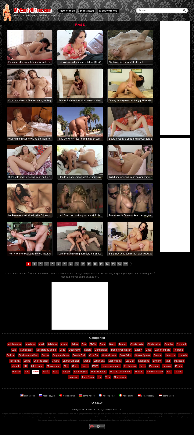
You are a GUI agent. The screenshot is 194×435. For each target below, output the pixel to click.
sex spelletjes (54, 420)
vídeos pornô (60, 417)
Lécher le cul (115, 361)
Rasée (45, 371)
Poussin (16, 371)
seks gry (62, 420)
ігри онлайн (122, 414)
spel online (101, 414)
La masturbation (71, 361)
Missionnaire (53, 366)
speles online (182, 414)
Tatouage (73, 377)
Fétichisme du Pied (28, 355)
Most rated (87, 10)
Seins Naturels (98, 371)
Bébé (103, 344)
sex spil (180, 417)
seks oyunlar (187, 417)
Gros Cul (93, 355)
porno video (168, 396)
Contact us (97, 402)
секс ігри (77, 420)
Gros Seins (125, 355)
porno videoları (148, 396)
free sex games (18, 414)
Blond (112, 344)
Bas (84, 344)
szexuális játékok (125, 420)
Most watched (108, 10)
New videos (67, 10)
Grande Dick (79, 355)
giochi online (86, 414)
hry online (136, 414)
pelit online (115, 414)
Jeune (27, 361)
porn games (143, 420)
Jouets (55, 361)
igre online (28, 417)
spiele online (69, 414)
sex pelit (83, 420)
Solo (169, 371)
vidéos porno (108, 396)
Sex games (120, 377)
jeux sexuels (152, 417)
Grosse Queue (142, 355)
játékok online (152, 414)
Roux (56, 371)
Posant (178, 366)
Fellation (178, 350)
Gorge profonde (60, 355)
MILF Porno (37, 366)
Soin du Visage (155, 371)
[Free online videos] (7, 20)
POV (26, 371)
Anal (41, 344)
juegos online (61, 414)
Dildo (62, 350)
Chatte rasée (137, 344)
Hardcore (170, 355)
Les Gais (130, 361)
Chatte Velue (154, 344)
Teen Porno (88, 377)
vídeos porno (68, 396)
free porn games (7, 414)
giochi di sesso (161, 417)
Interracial (15, 361)
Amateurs (30, 344)
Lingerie (157, 361)
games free (36, 414)
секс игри (116, 420)
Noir (66, 366)
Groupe (158, 355)
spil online (108, 414)
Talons (178, 371)
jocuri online (144, 414)
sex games (110, 417)
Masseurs (179, 361)
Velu (107, 377)
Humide (183, 355)
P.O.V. (95, 366)
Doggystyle (75, 350)
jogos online (52, 414)
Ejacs (148, 350)
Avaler (64, 344)
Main (168, 361)
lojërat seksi (135, 420)
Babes (74, 344)
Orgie (75, 366)
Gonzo (45, 355)
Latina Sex (99, 361)
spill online (93, 414)
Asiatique (52, 344)
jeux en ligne (78, 414)
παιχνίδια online (19, 417)
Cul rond (181, 344)
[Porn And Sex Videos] (33, 13)
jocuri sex (41, 420)
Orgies (85, 366)
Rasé (36, 371)
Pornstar (167, 366)
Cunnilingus (26, 350)
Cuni (13, 350)
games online (27, 414)
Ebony (138, 350)
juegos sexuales (134, 417)
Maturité (16, 366)
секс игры (118, 417)
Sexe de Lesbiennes (120, 371)
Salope (66, 371)
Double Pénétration (121, 350)
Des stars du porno (46, 350)
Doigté (87, 350)
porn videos (29, 396)
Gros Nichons (109, 355)
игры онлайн (44, 414)
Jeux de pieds (41, 361)
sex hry (47, 420)
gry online (130, 414)
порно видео (48, 396)
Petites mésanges (111, 366)
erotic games (151, 420)
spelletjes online (162, 414)
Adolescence (15, 344)
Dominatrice (101, 350)
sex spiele (125, 417)
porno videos (88, 396)
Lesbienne (143, 361)
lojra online (10, 417)
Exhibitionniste (162, 350)
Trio (100, 377)
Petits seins (130, 366)
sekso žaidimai (108, 420)
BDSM (93, 344)
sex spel (175, 417)
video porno (128, 396)
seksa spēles (98, 420)
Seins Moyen (80, 371)
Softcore (139, 371)
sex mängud (90, 420)
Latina (86, 361)
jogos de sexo (143, 417)
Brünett (123, 344)
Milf (25, 366)
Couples (168, 344)
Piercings (154, 366)
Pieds (143, 366)
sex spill (169, 417)
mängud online (172, 414)
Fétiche (11, 355)
